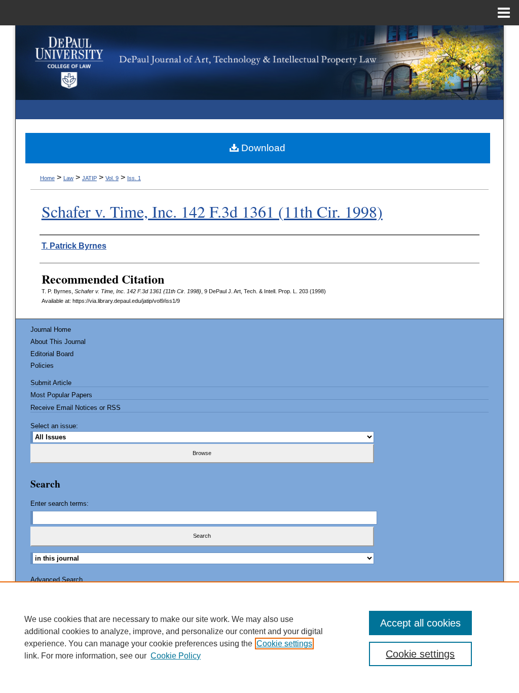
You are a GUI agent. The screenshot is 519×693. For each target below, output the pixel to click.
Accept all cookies (420, 623)
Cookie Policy (176, 655)
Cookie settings (284, 643)
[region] (259, 637)
